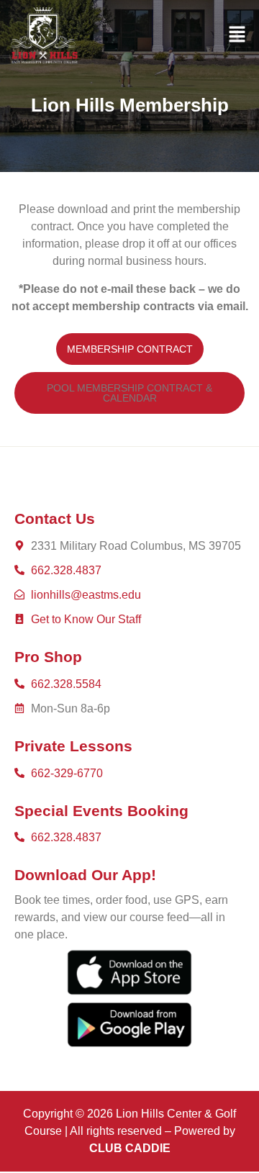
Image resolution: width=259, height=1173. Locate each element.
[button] (237, 35)
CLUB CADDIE (130, 1148)
